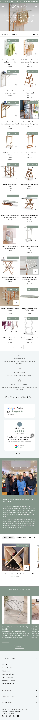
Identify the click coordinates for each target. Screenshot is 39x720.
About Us (4, 665)
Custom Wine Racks (8, 683)
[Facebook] (3, 716)
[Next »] (25, 347)
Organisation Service (8, 680)
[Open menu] (5, 7)
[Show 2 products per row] (37, 34)
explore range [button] (7, 703)
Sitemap (18, 711)
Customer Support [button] (9, 658)
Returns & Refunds (8, 674)
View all (19, 646)
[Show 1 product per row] (34, 34)
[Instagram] (14, 716)
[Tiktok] (6, 716)
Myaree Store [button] (7, 690)
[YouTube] (18, 716)
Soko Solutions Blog (8, 677)
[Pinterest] (10, 716)
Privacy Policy (21, 709)
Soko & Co (7, 709)
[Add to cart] (16, 54)
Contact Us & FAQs (7, 668)
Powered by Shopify (9, 713)
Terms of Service (8, 711)
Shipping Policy (6, 671)
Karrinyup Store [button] (8, 697)
